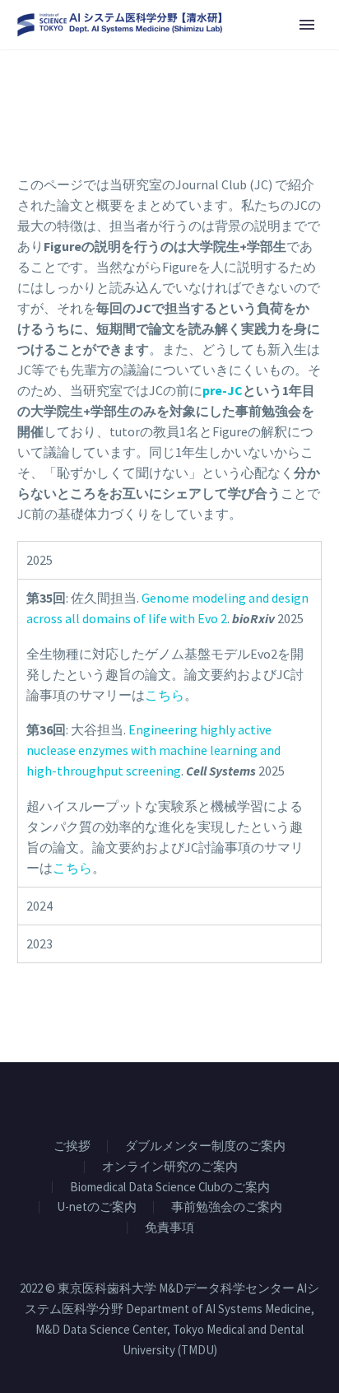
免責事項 (169, 1228)
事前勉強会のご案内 (226, 1207)
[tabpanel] (169, 733)
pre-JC (222, 390)
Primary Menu (307, 24)
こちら (164, 695)
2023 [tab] (39, 943)
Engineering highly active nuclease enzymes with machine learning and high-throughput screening (153, 750)
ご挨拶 (72, 1146)
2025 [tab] (39, 560)
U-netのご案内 (97, 1207)
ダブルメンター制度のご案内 (205, 1146)
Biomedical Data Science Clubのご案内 (170, 1187)
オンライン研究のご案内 (170, 1167)
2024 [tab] (39, 905)
